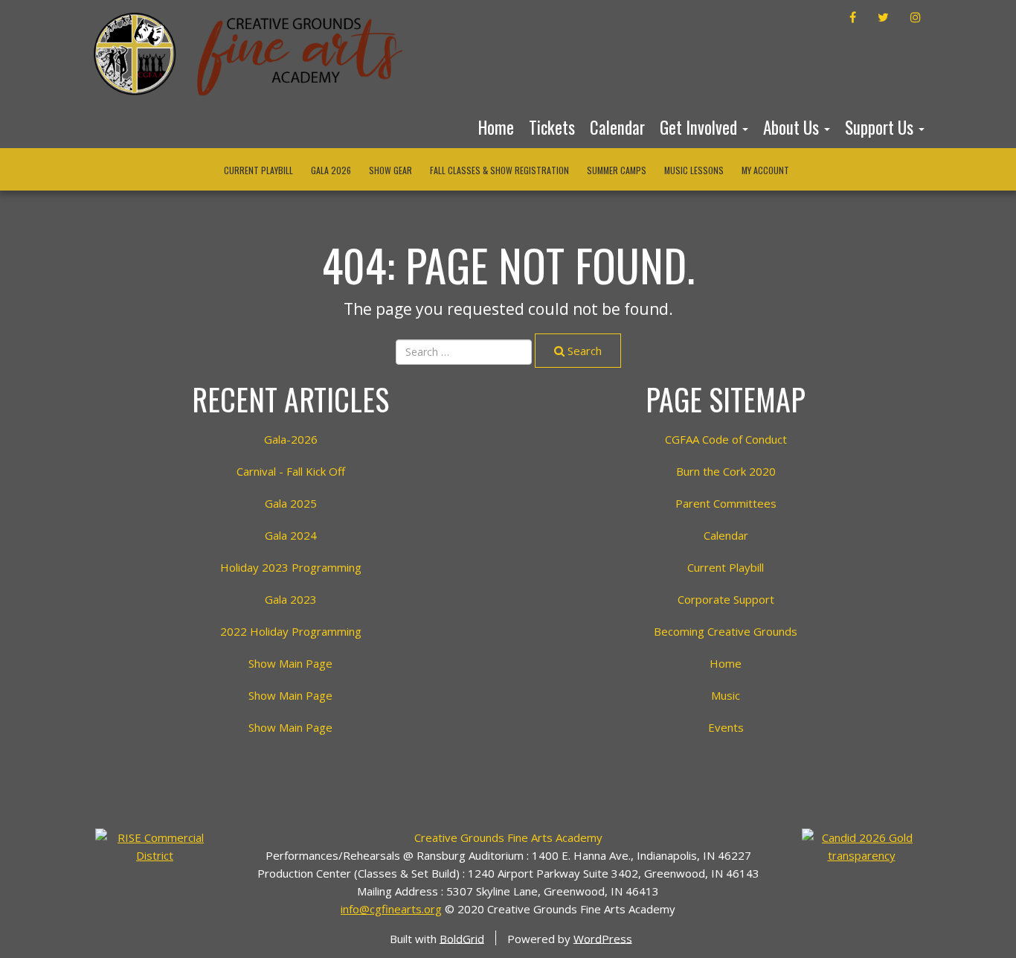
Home (496, 127)
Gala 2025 (291, 503)
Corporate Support (726, 599)
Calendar (617, 127)
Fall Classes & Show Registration (499, 170)
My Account (765, 170)
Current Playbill (258, 170)
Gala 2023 (291, 599)
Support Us (881, 127)
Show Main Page (290, 663)
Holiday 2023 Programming (290, 567)
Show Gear (390, 170)
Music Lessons (694, 170)
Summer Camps (616, 170)
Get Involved (700, 127)
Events (726, 727)
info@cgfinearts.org (391, 908)
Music (725, 695)
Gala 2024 (291, 535)
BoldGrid (462, 937)
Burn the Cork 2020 (726, 471)
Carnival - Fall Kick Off (291, 471)
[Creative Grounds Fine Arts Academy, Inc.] (861, 844)
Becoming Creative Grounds (725, 631)
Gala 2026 (331, 170)
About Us (793, 127)
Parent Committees (726, 503)
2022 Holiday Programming (290, 631)
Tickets (552, 127)
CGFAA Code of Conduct (726, 439)
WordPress (602, 937)
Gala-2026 (291, 439)
